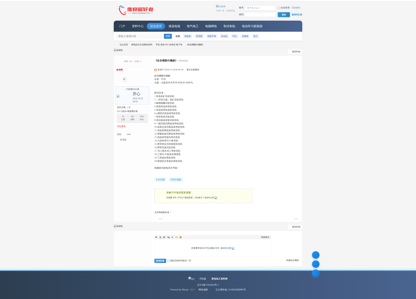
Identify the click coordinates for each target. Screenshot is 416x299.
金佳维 (119, 69)
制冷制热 (229, 26)
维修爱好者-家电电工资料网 (115, 44)
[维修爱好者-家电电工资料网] (136, 15)
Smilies (180, 237)
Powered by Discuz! (179, 289)
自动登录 (285, 7)
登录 (175, 197)
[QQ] (191, 278)
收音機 (160, 179)
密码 (241, 14)
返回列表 (296, 51)
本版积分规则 (292, 260)
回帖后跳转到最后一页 (180, 260)
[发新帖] (118, 50)
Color (160, 237)
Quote (172, 237)
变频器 (245, 36)
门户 (122, 26)
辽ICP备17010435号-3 (208, 285)
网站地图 (203, 289)
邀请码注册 (297, 14)
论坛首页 (156, 26)
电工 (256, 36)
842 (132, 116)
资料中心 (138, 26)
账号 (241, 7)
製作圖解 (175, 179)
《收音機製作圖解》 (195, 44)
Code (176, 237)
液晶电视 (174, 26)
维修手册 (212, 36)
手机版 (202, 279)
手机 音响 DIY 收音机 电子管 (169, 44)
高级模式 (265, 237)
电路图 (187, 36)
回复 (160, 219)
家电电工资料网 (220, 279)
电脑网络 (211, 26)
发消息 (123, 139)
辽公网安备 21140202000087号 (231, 289)
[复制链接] (183, 60)
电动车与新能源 (252, 26)
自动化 (224, 36)
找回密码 (296, 7)
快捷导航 (296, 26)
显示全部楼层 (193, 69)
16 (123, 116)
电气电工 (193, 26)
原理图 (199, 36)
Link (168, 237)
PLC (235, 36)
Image (164, 237)
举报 (296, 219)
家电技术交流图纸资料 (141, 44)
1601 (142, 116)
